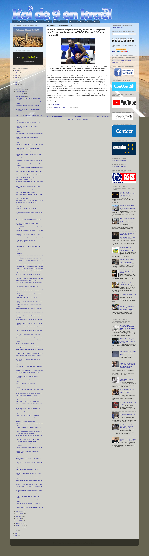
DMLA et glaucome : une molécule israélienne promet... (28, 340)
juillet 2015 (19, 514)
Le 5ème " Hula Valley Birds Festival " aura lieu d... (29, 231)
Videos (89, 21)
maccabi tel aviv (66, 110)
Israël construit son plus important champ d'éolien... (28, 148)
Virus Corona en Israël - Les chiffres (128, 295)
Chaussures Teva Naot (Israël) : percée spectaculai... (27, 126)
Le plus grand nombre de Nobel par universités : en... (29, 160)
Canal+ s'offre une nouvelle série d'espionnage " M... (29, 487)
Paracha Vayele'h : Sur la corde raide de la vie (29, 393)
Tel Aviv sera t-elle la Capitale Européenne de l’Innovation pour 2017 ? (126, 249)
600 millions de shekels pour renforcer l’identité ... (29, 134)
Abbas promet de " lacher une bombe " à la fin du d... (29, 466)
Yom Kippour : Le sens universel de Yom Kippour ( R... (29, 171)
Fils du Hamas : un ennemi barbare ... (127, 271)
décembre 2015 (20, 89)
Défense (31, 21)
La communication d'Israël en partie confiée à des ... (29, 261)
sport (79, 110)
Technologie (40, 21)
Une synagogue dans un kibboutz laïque (26, 280)
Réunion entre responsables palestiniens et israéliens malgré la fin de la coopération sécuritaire (127, 221)
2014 (16, 531)
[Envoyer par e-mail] (71, 107)
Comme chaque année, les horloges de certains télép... (29, 320)
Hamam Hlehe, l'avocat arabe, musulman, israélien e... (27, 451)
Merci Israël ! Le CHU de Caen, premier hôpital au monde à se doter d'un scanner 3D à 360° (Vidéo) (127, 427)
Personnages (74, 21)
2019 (16, 77)
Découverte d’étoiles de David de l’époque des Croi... (29, 431)
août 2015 (19, 511)
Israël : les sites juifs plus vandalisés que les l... (29, 494)
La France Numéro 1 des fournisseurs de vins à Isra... (29, 490)
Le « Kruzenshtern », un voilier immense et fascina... (27, 346)
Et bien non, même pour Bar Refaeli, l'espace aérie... (28, 316)
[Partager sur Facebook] (75, 107)
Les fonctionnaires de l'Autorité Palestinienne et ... (29, 216)
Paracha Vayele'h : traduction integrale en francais (28, 408)
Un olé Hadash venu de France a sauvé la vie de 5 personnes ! (127, 379)
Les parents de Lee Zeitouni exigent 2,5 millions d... (29, 278)
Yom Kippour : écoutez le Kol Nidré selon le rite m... (29, 200)
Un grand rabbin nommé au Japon (25, 343)
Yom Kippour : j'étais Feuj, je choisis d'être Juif (29, 175)
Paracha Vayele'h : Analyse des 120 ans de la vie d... (29, 390)
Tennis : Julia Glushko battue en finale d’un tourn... (28, 334)
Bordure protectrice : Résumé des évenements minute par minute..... (128, 353)
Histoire (48, 21)
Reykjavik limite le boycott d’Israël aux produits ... (29, 338)
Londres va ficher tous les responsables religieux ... (29, 507)
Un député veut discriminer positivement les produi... (27, 496)
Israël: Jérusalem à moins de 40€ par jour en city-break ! (128, 283)
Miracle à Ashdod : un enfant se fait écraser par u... (28, 220)
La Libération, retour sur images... (25, 433)
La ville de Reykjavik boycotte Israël (26, 441)
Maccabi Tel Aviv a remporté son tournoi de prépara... (28, 275)
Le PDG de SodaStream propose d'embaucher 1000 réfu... (28, 294)
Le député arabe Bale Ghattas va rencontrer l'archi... (28, 98)
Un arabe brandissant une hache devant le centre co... (28, 223)
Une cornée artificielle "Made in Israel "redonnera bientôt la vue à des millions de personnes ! (127, 327)
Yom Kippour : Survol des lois (24, 179)
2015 (16, 87)
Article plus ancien (101, 116)
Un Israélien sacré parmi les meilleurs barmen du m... (29, 436)
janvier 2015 (20, 528)
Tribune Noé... (19, 253)
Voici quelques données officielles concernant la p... (29, 283)
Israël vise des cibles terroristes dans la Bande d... (29, 350)
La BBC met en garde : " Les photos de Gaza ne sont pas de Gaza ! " (127, 414)
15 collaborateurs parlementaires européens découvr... (28, 356)
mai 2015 (18, 518)
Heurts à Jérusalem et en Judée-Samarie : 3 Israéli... (28, 373)
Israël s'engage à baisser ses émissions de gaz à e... (29, 290)
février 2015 (20, 525)
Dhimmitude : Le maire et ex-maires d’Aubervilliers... (25, 240)
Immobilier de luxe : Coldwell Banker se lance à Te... (29, 119)
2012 (16, 535)
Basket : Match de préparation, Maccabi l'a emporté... (28, 360)
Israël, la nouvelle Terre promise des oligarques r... (29, 327)
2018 (16, 80)
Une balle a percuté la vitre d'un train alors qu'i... (28, 473)
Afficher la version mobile (78, 119)
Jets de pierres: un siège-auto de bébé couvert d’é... (29, 238)
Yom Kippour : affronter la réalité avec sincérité (29, 181)
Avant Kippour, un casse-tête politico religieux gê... (29, 255)
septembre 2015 (20, 96)
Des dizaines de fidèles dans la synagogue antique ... (27, 376)
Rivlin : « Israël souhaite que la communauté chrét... (28, 459)
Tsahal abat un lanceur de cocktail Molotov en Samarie (29, 367)
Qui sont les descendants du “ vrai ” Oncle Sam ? (29, 484)
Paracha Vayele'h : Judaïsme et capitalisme (28, 401)
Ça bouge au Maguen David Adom (25, 113)
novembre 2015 (20, 91)
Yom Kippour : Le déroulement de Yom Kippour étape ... (28, 186)
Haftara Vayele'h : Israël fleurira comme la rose (28, 380)
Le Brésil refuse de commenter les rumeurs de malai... (28, 130)
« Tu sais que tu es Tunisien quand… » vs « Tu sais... (29, 266)
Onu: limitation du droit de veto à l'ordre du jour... (29, 244)
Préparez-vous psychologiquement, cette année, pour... (29, 301)
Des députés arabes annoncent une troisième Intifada (28, 106)
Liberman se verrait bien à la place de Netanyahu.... (26, 298)
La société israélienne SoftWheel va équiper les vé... (29, 412)
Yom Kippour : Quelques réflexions (25, 184)
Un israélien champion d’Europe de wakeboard (28, 258)
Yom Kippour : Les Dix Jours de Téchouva (27, 202)
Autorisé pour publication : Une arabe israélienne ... (29, 312)
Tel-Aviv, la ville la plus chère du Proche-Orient (29, 353)
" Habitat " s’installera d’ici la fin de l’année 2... (29, 439)
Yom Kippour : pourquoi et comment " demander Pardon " (28, 205)
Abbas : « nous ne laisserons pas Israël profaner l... (29, 418)
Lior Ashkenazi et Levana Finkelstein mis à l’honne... (27, 444)
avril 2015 (19, 521)
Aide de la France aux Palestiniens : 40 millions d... (29, 268)
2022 (16, 70)
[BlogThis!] (72, 107)
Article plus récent (54, 116)
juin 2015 (19, 516)
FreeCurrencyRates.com (119, 160)
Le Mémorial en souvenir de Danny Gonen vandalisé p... (27, 287)
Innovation (64, 21)
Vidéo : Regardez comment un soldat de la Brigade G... (27, 470)
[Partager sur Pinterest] (77, 107)
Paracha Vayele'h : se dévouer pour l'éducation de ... (29, 398)
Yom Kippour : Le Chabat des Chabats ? (26, 177)
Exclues (15, 21)
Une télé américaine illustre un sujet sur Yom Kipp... (28, 154)
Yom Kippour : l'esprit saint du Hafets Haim (27, 190)
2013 (16, 533)
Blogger (93, 543)
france (59, 110)
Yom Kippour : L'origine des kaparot (25, 192)
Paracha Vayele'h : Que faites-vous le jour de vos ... (28, 386)
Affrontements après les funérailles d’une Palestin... (28, 109)
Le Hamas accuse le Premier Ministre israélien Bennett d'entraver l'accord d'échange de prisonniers (127, 307)
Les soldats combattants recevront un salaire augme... (29, 323)
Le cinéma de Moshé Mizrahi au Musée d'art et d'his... (29, 462)
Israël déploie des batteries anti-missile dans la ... (29, 250)
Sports (82, 21)
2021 (16, 73)
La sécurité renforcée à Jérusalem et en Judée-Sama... (29, 164)
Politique (23, 21)
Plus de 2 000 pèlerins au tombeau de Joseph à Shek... (29, 227)
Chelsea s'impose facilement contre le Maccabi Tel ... (29, 500)
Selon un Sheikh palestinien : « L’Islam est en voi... (29, 158)
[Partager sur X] (74, 107)
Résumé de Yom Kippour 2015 (23, 152)
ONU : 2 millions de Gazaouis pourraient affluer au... (29, 424)
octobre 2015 (20, 94)
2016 (16, 84)
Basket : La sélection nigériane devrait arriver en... (29, 448)
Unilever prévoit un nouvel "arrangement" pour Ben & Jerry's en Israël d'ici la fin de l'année (127, 340)
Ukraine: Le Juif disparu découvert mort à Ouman (29, 370)
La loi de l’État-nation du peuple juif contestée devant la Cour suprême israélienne (127, 207)
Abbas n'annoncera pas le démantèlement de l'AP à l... (29, 271)
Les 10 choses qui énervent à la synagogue (28, 415)
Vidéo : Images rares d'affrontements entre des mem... (29, 477)
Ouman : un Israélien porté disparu (25, 421)
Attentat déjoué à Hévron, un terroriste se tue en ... (29, 168)
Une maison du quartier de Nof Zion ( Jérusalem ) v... (29, 309)
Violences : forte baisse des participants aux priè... (29, 264)
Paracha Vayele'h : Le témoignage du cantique (28, 406)
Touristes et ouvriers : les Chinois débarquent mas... (28, 246)
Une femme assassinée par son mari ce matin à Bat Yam (29, 481)
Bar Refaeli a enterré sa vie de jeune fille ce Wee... (28, 305)
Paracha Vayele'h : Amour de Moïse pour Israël (29, 403)
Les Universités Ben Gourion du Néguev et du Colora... (28, 123)
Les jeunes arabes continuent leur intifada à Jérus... (28, 102)
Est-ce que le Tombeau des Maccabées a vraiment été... (27, 209)
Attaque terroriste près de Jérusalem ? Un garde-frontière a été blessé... (127, 261)
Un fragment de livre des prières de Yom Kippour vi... (29, 212)
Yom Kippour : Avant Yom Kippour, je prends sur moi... (29, 195)
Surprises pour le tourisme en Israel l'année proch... (28, 141)
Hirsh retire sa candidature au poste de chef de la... (29, 115)
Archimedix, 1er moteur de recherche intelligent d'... (29, 455)
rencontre (74, 110)
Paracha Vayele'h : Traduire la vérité (26, 395)
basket (54, 110)
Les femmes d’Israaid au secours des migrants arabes (28, 428)
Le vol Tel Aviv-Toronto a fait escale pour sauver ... (27, 504)
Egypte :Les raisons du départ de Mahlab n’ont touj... (29, 331)
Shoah (56, 21)
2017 (16, 82)
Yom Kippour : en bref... (22, 198)
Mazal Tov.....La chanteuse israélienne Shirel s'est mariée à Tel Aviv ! (127, 391)
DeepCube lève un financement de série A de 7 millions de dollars (127, 194)
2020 (16, 75)
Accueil (96, 21)
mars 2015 (19, 523)
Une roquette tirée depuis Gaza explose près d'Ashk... (28, 234)
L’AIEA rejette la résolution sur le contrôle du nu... (29, 363)
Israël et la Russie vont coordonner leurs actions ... (27, 137)
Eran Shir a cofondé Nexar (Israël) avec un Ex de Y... (29, 145)
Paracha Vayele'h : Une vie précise (25, 383)
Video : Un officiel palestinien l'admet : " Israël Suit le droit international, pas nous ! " (128, 439)
